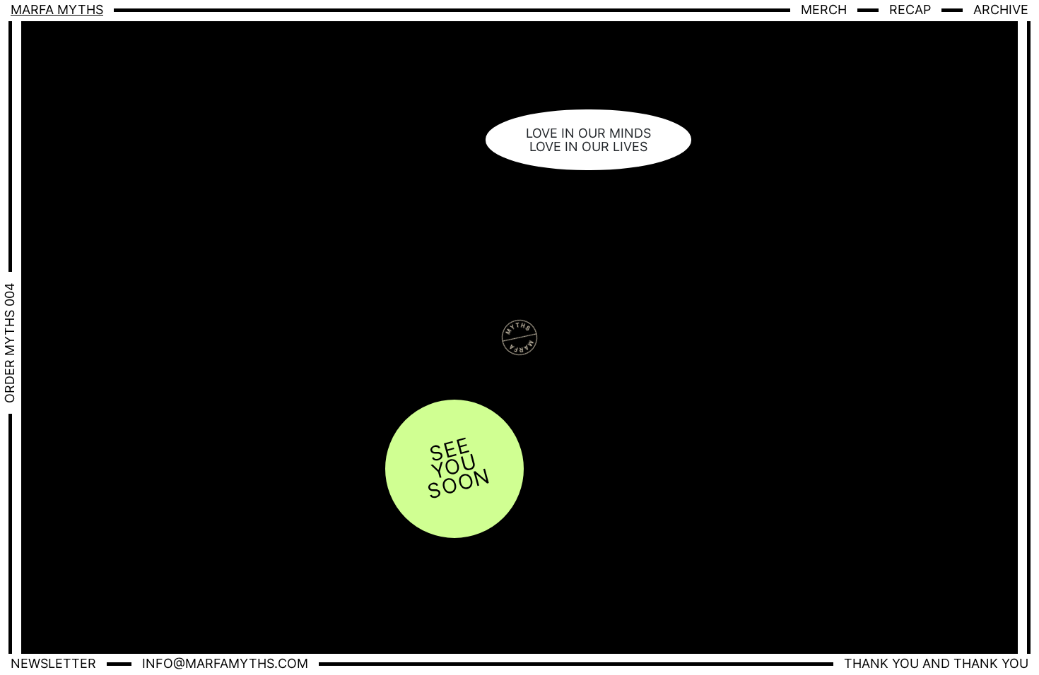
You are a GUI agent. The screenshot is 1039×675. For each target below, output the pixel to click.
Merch (824, 9)
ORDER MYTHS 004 (9, 342)
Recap (910, 9)
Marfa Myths (57, 9)
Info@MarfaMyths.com (225, 663)
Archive (1000, 9)
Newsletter (53, 663)
